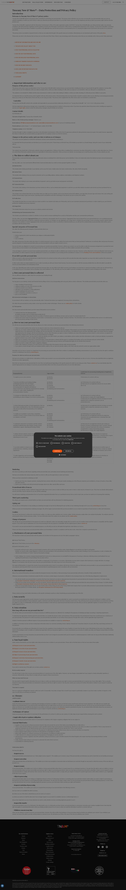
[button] (63, 455)
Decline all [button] (68, 451)
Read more (71, 439)
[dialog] (63, 444)
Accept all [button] (57, 451)
